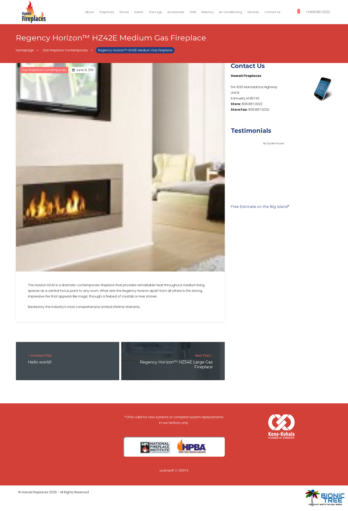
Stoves (124, 12)
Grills (193, 12)
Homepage (25, 50)
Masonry (208, 12)
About (89, 12)
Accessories (175, 12)
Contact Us (272, 12)
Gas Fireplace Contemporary (65, 50)
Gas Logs (155, 12)
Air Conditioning (230, 12)
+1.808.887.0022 (318, 12)
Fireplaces (106, 12)
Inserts (138, 12)
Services (253, 12)
